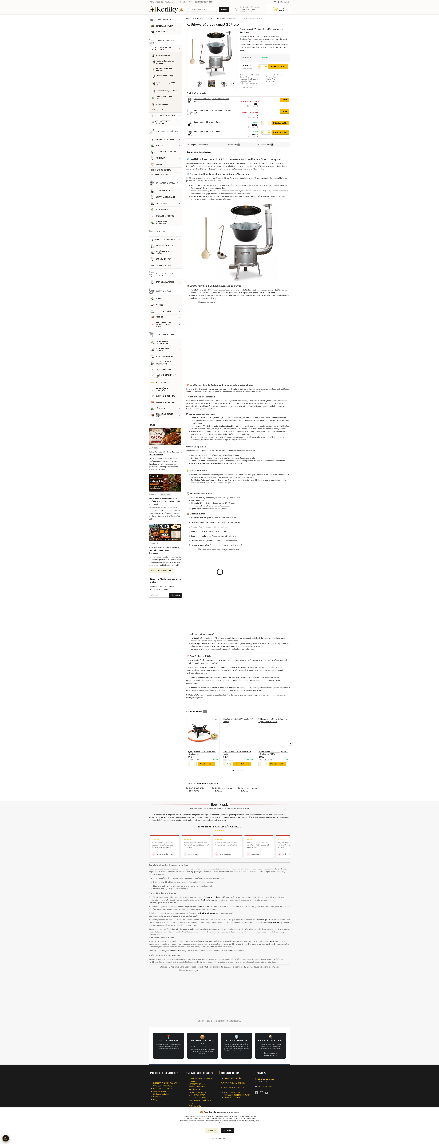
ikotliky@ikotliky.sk (265, 1086)
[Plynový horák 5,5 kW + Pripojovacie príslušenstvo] (203, 733)
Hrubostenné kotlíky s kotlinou (165, 77)
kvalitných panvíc (207, 913)
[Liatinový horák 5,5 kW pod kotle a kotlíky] (238, 733)
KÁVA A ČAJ (160, 408)
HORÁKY (159, 145)
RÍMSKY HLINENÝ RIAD (165, 402)
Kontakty (183, 2)
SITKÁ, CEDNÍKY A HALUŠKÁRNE (163, 363)
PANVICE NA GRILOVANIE (199, 1087)
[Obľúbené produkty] (275, 2)
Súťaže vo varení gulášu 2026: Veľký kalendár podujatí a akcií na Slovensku (164, 550)
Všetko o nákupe (170, 2)
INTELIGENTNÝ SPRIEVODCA (165, 1083)
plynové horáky (212, 897)
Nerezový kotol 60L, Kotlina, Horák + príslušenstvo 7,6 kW (273, 753)
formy (212, 946)
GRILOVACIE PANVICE (165, 191)
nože (230, 950)
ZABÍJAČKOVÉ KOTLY (164, 246)
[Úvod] (166, 9)
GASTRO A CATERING (165, 282)
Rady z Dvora (165, 494)
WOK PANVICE (162, 210)
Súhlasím (227, 1130)
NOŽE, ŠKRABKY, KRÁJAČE (163, 349)
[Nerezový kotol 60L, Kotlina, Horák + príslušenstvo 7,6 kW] (273, 733)
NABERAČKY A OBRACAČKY (162, 389)
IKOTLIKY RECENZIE (156, 2)
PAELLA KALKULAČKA (162, 1088)
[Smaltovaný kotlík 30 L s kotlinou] (190, 133)
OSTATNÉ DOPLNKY (159, 175)
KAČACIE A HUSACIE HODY (164, 415)
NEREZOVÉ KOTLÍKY (197, 1084)
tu (229, 1138)
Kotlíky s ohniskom (163, 104)
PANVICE (159, 305)
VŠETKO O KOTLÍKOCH (233, 1092)
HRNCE (158, 299)
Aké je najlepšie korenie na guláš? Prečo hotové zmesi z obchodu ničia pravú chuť (164, 501)
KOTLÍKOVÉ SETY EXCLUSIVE (162, 122)
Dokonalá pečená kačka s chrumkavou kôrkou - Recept (165, 453)
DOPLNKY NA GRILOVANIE (161, 222)
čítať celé (163, 469)
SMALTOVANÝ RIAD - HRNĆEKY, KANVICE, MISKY (164, 324)
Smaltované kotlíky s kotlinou (165, 97)
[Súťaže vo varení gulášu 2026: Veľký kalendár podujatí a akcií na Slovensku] (165, 532)
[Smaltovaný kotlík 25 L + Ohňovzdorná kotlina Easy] (190, 112)
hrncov (272, 941)
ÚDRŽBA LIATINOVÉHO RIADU (236, 1098)
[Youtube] (267, 1093)
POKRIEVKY (160, 158)
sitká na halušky (176, 950)
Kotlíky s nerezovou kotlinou (164, 69)
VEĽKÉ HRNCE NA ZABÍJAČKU (163, 252)
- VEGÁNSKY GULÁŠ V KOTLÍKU (232, 1088)
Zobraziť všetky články (159, 570)
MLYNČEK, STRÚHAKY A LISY (166, 376)
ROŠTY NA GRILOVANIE (165, 197)
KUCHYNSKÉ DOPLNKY (165, 396)
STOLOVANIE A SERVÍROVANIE (162, 343)
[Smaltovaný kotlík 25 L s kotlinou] (190, 124)
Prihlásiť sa (175, 595)
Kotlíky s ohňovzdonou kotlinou (165, 62)
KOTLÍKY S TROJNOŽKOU (165, 115)
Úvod (188, 19)
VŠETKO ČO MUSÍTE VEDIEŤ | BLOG (201, 2)
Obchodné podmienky (161, 1094)
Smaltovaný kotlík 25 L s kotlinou (207, 122)
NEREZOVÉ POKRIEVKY (198, 1098)
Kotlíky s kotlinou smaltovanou (164, 110)
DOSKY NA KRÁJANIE (164, 356)
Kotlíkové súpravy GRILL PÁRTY (165, 84)
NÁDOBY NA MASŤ (163, 259)
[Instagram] (262, 1093)
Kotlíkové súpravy (163, 55)
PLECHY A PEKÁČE (163, 311)
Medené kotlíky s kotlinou (167, 91)
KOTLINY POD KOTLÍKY (164, 139)
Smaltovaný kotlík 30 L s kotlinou (207, 131)
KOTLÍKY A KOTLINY (164, 26)
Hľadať (224, 9)
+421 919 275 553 (248, 9)
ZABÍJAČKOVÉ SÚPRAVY (165, 239)
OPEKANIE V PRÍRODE (165, 216)
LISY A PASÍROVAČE (164, 369)
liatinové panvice (204, 906)
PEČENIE (159, 317)
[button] (233, 770)
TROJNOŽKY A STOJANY (166, 152)
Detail (284, 100)
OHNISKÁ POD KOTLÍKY (161, 170)
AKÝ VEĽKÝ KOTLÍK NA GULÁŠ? (237, 1095)
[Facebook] (257, 1093)
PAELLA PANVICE (163, 203)
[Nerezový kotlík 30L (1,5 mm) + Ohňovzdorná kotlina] (190, 101)
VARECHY (160, 164)
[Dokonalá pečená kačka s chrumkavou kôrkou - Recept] (165, 437)
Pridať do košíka (278, 66)
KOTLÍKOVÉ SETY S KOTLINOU (163, 49)
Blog (155, 1099)
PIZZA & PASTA (162, 383)
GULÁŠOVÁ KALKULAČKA (163, 1086)
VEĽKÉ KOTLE (161, 32)
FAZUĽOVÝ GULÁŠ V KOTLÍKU (233, 1083)
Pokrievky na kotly (163, 265)
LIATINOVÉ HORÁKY (197, 1095)
